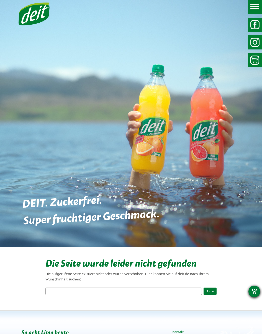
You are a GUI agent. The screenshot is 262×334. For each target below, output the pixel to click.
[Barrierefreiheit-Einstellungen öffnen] (254, 291)
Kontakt (178, 332)
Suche (210, 291)
